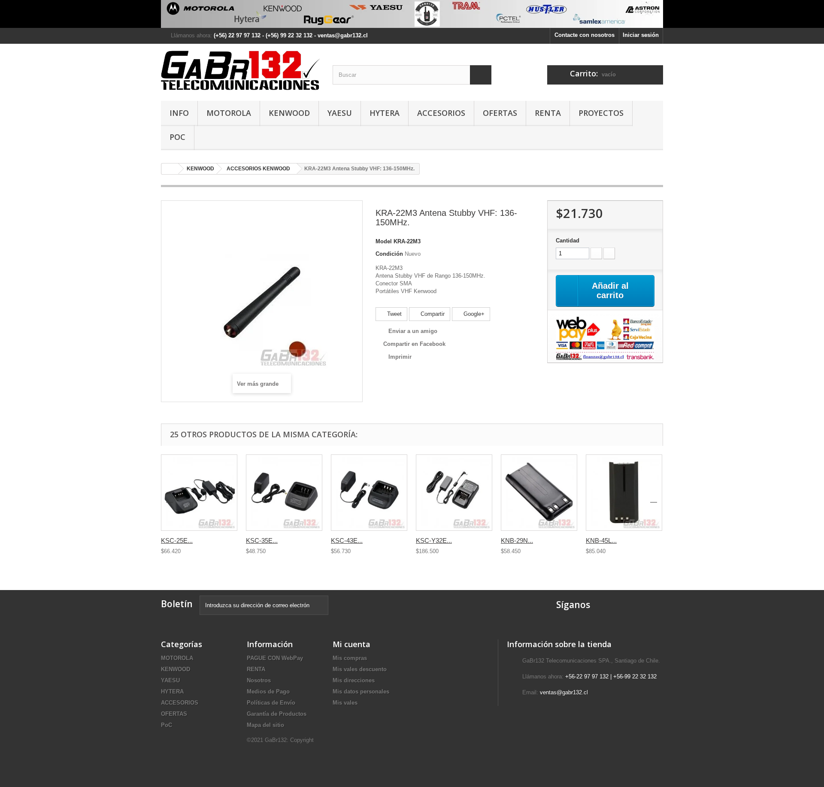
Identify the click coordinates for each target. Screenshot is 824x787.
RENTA (548, 113)
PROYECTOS (601, 113)
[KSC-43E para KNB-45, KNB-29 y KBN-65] (369, 492)
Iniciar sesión (641, 35)
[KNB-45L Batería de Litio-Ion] (624, 492)
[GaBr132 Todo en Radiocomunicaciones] (412, 14)
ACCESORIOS (441, 113)
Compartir (432, 314)
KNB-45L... (601, 540)
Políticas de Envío (271, 702)
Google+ (473, 314)
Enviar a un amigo (412, 331)
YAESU (339, 113)
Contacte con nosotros (584, 35)
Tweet (393, 314)
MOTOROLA (228, 113)
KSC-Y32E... (434, 540)
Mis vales (345, 702)
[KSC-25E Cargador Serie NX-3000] (199, 492)
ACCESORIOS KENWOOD (258, 169)
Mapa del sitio (265, 725)
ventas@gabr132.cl (564, 692)
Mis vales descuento (360, 669)
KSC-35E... (262, 540)
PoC (177, 137)
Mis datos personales (361, 691)
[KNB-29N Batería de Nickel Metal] (539, 492)
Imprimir (400, 357)
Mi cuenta (351, 644)
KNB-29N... (517, 540)
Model (384, 241)
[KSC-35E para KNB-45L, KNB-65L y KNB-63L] (284, 492)
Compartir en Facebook (414, 344)
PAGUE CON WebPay (275, 658)
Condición (389, 254)
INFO (179, 113)
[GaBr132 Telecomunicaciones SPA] (240, 70)
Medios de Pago (268, 691)
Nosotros (259, 680)
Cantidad (567, 240)
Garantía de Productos (276, 714)
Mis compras (350, 658)
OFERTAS (500, 113)
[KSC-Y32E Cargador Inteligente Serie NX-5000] (454, 492)
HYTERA (385, 113)
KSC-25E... (177, 540)
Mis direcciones (354, 680)
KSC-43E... (347, 540)
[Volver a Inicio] (170, 168)
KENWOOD (289, 113)
